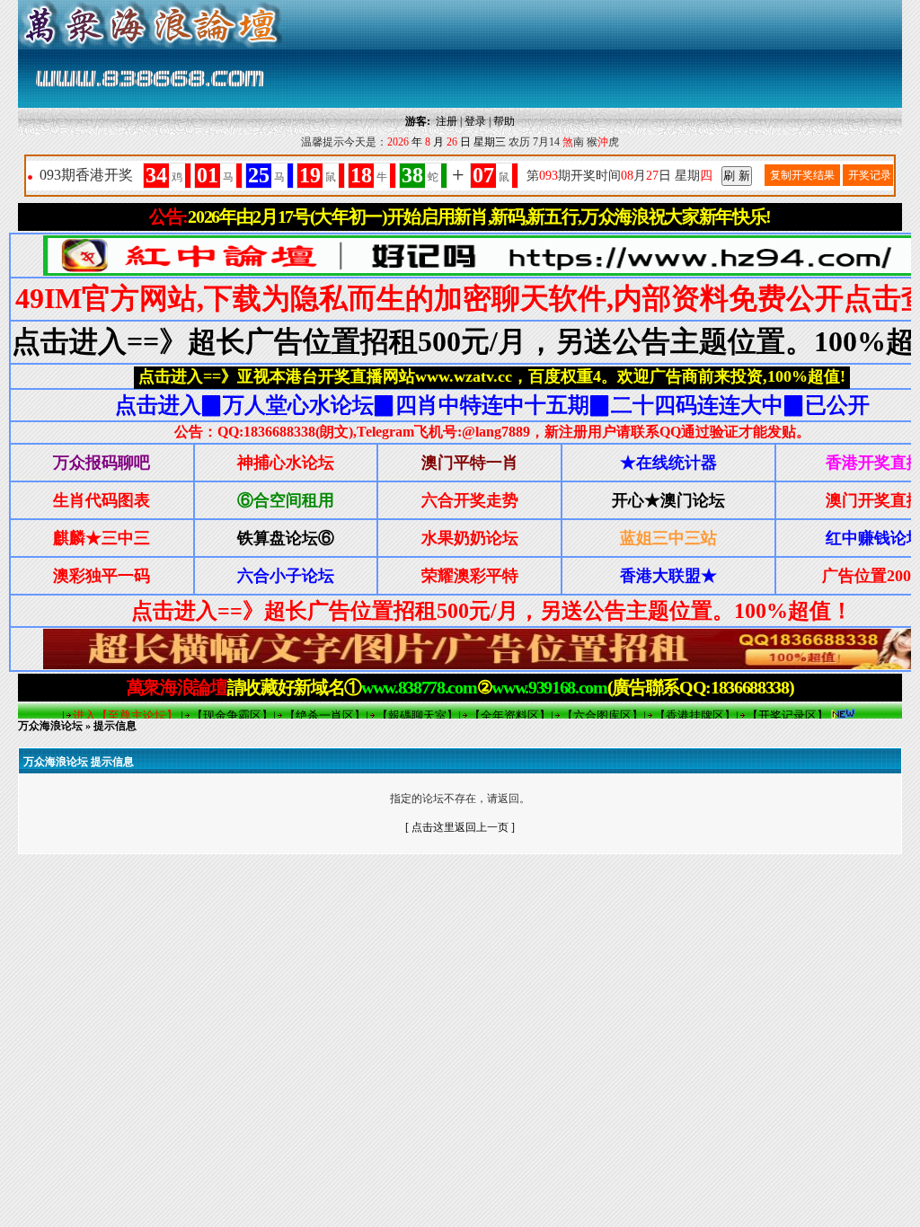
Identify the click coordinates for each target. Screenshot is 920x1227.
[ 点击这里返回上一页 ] (460, 827)
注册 (446, 121)
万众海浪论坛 (50, 725)
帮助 (504, 121)
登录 (475, 121)
